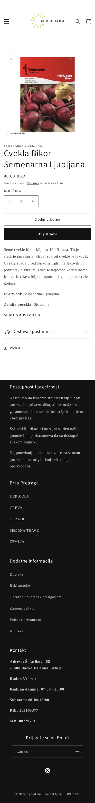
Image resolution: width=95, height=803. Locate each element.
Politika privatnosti (25, 620)
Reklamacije (20, 585)
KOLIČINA (12, 191)
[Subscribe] (77, 751)
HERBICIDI (20, 496)
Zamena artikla (22, 608)
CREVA (16, 508)
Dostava (16, 574)
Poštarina (33, 183)
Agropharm (34, 794)
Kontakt (16, 631)
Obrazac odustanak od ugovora (36, 597)
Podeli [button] (15, 348)
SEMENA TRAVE (24, 530)
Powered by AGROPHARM (61, 794)
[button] (6, 21)
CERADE (17, 519)
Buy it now (47, 234)
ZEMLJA (17, 542)
